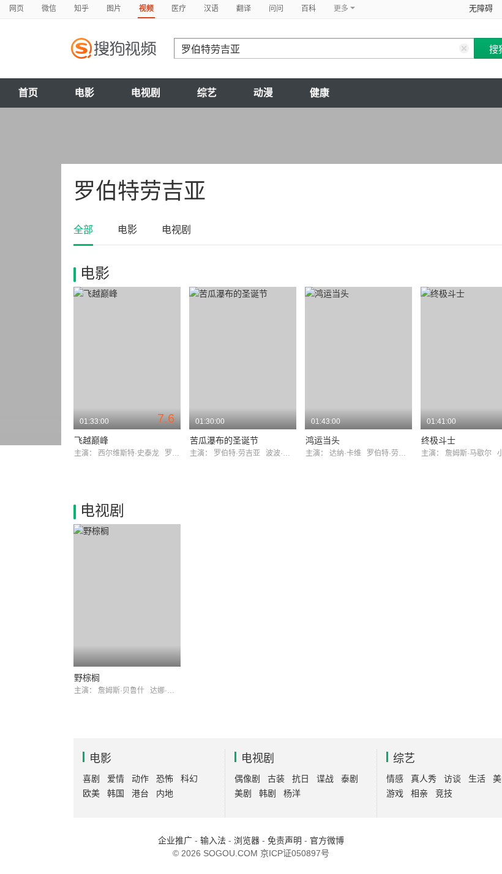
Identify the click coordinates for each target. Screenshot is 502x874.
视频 (146, 8)
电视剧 (145, 92)
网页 (16, 8)
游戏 (394, 793)
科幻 (189, 778)
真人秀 (423, 778)
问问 (276, 8)
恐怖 (164, 778)
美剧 (243, 793)
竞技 (443, 793)
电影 (84, 92)
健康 (319, 92)
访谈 (452, 778)
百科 (308, 8)
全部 (83, 229)
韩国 (115, 793)
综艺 (207, 92)
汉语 (211, 8)
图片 (114, 8)
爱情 (115, 778)
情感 (394, 778)
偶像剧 (247, 778)
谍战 (325, 778)
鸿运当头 (322, 440)
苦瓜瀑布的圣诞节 (224, 440)
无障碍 (481, 8)
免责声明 (285, 840)
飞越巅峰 (91, 440)
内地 (164, 793)
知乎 (81, 8)
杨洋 (292, 793)
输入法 (213, 840)
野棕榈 (87, 678)
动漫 (263, 92)
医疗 (178, 8)
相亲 (419, 793)
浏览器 (247, 840)
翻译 (243, 8)
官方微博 (327, 840)
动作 (140, 778)
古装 (276, 778)
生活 (476, 778)
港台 (140, 793)
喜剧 (91, 778)
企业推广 (175, 840)
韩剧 (267, 793)
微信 (49, 8)
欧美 (91, 793)
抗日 (300, 778)
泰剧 (349, 778)
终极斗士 (438, 440)
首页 (28, 92)
